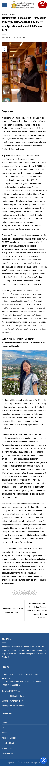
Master (4, 732)
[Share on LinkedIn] (29, 592)
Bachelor (5, 722)
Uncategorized (7, 753)
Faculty (4, 727)
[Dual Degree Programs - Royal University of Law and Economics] (22, 5)
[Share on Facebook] (14, 592)
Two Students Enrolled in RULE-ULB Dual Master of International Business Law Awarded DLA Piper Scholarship (37, 610)
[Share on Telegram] (34, 592)
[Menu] (4, 5)
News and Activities (9, 14)
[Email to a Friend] (24, 592)
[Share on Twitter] (19, 592)
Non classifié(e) (8, 743)
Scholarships (7, 748)
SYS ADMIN (22, 38)
